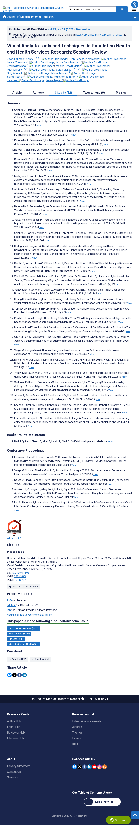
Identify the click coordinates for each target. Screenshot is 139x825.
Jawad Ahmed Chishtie (24, 59)
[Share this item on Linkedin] (24, 675)
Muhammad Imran (66, 76)
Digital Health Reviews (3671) (23, 628)
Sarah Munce (69, 69)
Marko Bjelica (60, 73)
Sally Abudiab (15, 73)
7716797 (21, 579)
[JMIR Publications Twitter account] (79, 766)
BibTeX (11, 605)
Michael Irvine (18, 69)
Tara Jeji (12, 80)
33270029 (20, 576)
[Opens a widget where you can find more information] (118, 820)
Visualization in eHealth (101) (24, 644)
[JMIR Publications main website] (33, 9)
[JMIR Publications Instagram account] (99, 766)
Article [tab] (17, 92)
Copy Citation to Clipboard (24, 586)
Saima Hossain (17, 76)
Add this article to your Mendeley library (29, 614)
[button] (134, 4)
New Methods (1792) (19, 633)
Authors (77, 727)
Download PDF (18, 659)
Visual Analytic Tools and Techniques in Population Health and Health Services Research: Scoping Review (68, 49)
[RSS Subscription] (104, 766)
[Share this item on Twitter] (14, 675)
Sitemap (12, 777)
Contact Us (14, 771)
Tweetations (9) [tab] (94, 92)
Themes (77, 732)
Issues (76, 738)
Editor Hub (13, 727)
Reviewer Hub (16, 732)
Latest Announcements (86, 721)
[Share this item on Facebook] (19, 675)
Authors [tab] (38, 92)
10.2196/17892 (20, 572)
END (9, 600)
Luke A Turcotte (18, 62)
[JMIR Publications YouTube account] (94, 766)
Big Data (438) (16, 639)
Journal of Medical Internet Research (30, 17)
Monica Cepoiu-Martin (70, 66)
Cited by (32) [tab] (63, 92)
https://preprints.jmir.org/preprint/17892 (98, 34)
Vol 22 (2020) (69, 29)
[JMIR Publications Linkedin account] (89, 766)
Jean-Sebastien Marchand (85, 59)
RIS (9, 610)
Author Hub (14, 721)
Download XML (41, 659)
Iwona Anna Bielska (69, 62)
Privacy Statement (18, 766)
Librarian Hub (15, 738)
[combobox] (99, 9)
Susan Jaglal (54, 80)
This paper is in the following (48, 621)
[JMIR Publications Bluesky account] (74, 766)
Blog (75, 744)
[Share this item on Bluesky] (9, 675)
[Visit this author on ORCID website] (54, 59)
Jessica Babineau (17, 66)
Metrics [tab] (121, 92)
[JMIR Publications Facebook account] (84, 766)
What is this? (14, 538)
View (39, 125)
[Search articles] (122, 9)
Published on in (49, 29)
